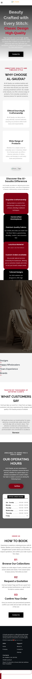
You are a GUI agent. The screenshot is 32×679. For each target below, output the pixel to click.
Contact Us (20, 649)
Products (5, 649)
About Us (19, 646)
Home (4, 646)
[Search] (30, 2)
